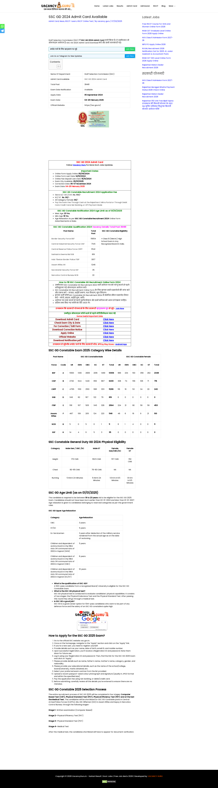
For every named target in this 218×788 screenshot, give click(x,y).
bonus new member (72, 684)
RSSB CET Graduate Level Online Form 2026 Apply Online (156, 32)
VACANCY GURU (155, 776)
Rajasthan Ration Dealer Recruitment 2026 (153, 66)
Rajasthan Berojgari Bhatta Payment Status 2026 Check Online (158, 88)
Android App (121, 344)
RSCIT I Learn (71, 21)
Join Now (130, 49)
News (62, 21)
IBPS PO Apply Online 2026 (154, 44)
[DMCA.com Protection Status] (109, 781)
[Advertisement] (92, 32)
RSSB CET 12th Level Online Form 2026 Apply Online (156, 59)
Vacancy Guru (79, 165)
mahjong (73, 588)
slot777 (57, 505)
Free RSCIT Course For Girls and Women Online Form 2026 (156, 25)
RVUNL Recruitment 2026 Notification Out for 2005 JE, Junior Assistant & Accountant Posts (157, 51)
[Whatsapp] (2, 26)
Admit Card (54, 21)
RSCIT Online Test (85, 21)
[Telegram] (2, 31)
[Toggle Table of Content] (57, 66)
